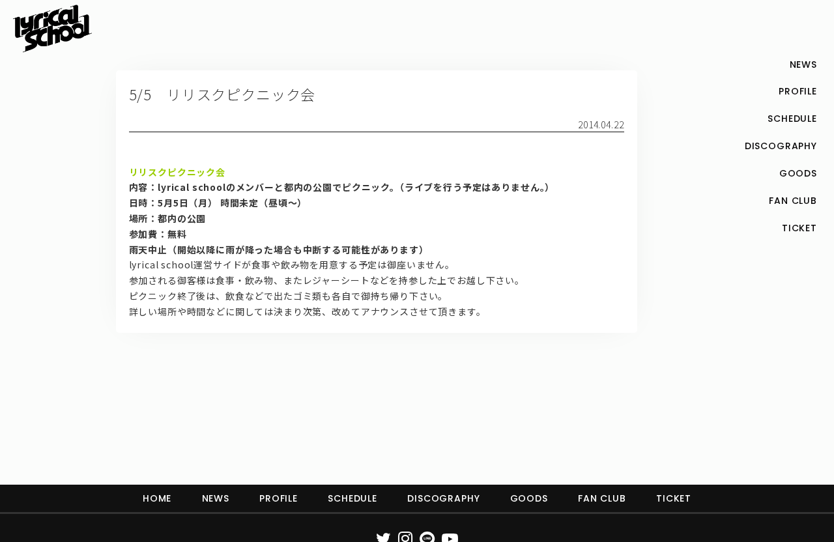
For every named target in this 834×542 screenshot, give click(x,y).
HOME (157, 498)
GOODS (529, 498)
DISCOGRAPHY (443, 498)
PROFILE (278, 498)
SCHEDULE (352, 498)
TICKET (673, 498)
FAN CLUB (602, 498)
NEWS (215, 498)
